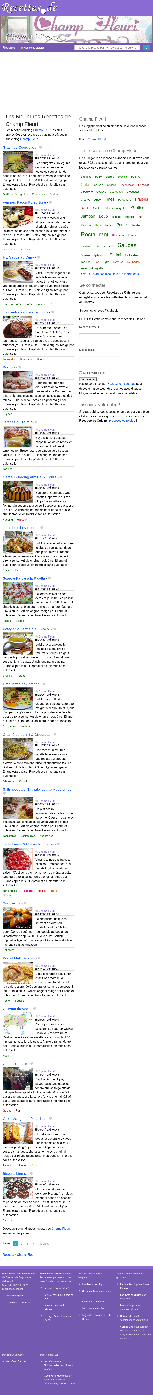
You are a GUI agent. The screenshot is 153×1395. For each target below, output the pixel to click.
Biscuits (7, 1220)
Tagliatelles (9, 836)
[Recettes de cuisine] (29, 7)
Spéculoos (26, 359)
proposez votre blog (122, 420)
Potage (21, 675)
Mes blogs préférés (34, 47)
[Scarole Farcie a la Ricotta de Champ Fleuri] (18, 592)
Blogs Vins (126, 1305)
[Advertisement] (76, 81)
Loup (103, 216)
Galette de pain (15, 1064)
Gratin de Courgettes (19, 147)
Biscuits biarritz (15, 1174)
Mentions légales (15, 1295)
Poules (109, 225)
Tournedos (9, 359)
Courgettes (38, 194)
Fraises (42, 891)
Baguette (86, 176)
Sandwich (8, 950)
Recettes (9, 47)
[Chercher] (146, 47)
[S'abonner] (36, 155)
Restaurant (94, 234)
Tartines (7, 469)
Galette (7, 1110)
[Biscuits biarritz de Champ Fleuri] (18, 1188)
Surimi (23, 781)
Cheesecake (127, 185)
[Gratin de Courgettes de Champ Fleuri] (18, 162)
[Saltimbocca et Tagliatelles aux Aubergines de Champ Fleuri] (18, 808)
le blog (47, 1316)
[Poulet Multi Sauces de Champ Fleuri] (18, 972)
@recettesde (61, 1316)
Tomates (118, 262)
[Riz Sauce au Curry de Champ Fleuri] (18, 272)
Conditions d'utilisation (18, 1302)
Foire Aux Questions (93, 1301)
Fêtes (109, 199)
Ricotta (7, 620)
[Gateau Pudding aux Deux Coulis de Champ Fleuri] (18, 491)
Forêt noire (9, 249)
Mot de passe (87, 349)
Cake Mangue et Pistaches (24, 1119)
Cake (35, 1165)
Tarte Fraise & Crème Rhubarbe (28, 844)
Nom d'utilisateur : (90, 327)
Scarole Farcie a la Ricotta (24, 578)
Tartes (54, 891)
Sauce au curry (12, 304)
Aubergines (46, 836)
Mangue (22, 1165)
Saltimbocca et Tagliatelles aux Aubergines (37, 789)
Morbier (129, 216)
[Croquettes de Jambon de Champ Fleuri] (18, 698)
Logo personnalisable (93, 1308)
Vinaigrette (96, 268)
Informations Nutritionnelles (52, 1363)
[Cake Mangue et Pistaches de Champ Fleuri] (18, 1133)
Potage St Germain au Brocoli (26, 629)
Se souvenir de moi (94, 373)
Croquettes (9, 726)
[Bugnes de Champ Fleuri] (18, 381)
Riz (52, 304)
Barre (98, 176)
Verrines (25, 249)
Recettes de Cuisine (13, 1273)
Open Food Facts (53, 1375)
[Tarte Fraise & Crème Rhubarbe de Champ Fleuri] (18, 858)
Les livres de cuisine (130, 1294)
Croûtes (85, 199)
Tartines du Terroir (17, 422)
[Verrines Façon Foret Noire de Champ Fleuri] (18, 217)
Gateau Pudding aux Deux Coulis (30, 477)
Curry (28, 304)
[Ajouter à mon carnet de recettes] (40, 147)
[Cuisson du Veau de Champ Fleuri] (18, 1023)
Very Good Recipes (16, 1361)
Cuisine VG (126, 1316)
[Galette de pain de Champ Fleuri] (18, 1078)
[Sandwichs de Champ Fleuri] (18, 917)
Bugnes (9, 367)
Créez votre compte (122, 383)
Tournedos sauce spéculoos (25, 312)
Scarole (20, 620)
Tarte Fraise (10, 891)
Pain (18, 1110)
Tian (17, 570)
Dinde (97, 199)
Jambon (25, 726)
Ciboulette (9, 781)
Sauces (40, 304)
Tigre (106, 262)
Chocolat (143, 185)
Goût (96, 208)
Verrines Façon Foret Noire (24, 202)
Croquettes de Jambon (21, 684)
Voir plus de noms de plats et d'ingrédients (111, 274)
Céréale (98, 185)
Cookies (101, 191)
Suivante (44, 1243)
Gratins (54, 194)
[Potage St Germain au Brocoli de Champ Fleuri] (18, 643)
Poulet (6, 570)
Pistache (8, 1165)
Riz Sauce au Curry (18, 257)
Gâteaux (22, 519)
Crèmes (7, 895)
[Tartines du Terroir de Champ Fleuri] (18, 436)
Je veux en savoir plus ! (56, 1288)
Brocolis (7, 675)
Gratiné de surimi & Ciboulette (27, 735)
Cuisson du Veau (16, 1009)
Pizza (98, 225)
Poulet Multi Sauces (19, 958)
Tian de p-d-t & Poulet (20, 528)
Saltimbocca (28, 836)
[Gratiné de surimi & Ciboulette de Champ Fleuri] (18, 749)
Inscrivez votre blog (92, 1284)
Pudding (8, 519)
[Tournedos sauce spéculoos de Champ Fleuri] (18, 326)
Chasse (111, 185)
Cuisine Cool (127, 1326)
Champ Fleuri (42, 130)
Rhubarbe (27, 891)
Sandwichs (12, 903)
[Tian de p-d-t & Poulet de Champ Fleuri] (18, 542)
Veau (6, 1055)
